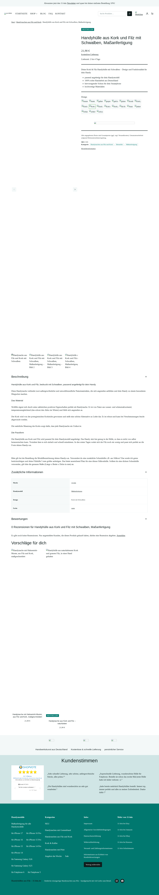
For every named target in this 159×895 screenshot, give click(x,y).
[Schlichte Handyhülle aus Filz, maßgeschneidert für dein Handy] (92, 112)
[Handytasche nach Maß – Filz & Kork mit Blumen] (92, 101)
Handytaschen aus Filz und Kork (28, 22)
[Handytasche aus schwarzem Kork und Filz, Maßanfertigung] (100, 112)
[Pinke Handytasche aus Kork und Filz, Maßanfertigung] (138, 106)
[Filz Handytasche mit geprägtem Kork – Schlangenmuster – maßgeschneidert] (85, 112)
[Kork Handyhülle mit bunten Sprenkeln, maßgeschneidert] (100, 106)
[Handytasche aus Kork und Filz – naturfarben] (130, 106)
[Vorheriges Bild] (14, 189)
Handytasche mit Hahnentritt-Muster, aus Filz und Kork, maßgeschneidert (27, 715)
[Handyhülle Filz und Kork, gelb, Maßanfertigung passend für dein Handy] (100, 101)
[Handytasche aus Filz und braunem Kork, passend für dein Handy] (85, 101)
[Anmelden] (147, 13)
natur (73, 508)
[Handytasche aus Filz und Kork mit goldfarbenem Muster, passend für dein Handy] (115, 101)
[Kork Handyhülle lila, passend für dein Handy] (123, 106)
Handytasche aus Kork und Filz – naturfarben (62, 722)
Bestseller (119, 144)
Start (13, 22)
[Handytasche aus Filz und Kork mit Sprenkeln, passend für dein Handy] (107, 101)
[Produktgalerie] (44, 189)
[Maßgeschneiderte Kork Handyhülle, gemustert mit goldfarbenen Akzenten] (138, 101)
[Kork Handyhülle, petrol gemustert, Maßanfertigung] (115, 106)
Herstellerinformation (88, 148)
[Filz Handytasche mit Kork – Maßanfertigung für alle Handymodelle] (107, 106)
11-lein (73, 483)
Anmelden (121, 535)
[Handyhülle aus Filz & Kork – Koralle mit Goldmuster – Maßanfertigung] (130, 101)
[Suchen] (129, 13)
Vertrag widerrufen (93, 865)
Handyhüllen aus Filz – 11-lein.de (26, 881)
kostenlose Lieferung (90, 54)
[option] (37, 362)
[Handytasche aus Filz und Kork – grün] (123, 101)
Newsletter (71, 3)
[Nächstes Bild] (75, 189)
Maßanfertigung (131, 144)
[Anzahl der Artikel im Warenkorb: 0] (152, 13)
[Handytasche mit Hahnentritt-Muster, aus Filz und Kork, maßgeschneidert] (85, 106)
